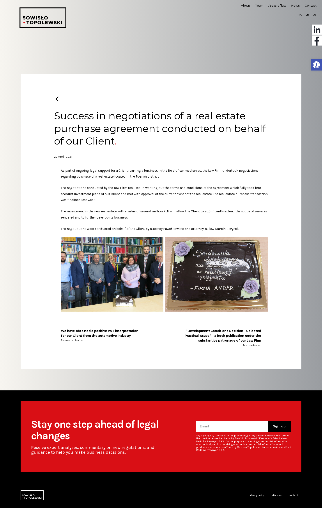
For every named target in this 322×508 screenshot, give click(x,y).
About (245, 5)
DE (314, 14)
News (295, 5)
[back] (57, 99)
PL (300, 14)
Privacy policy (257, 495)
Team (259, 5)
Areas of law (277, 5)
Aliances (277, 495)
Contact (311, 5)
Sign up (279, 426)
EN (307, 14)
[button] (316, 65)
